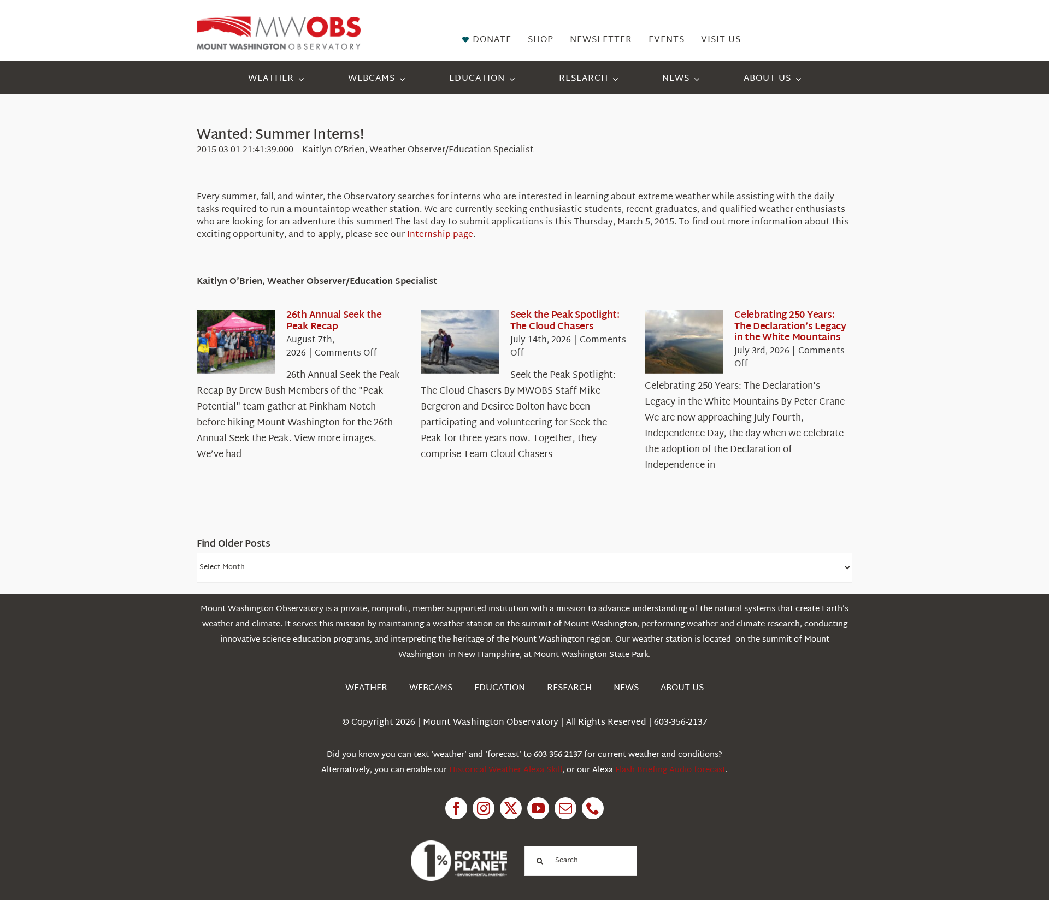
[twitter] (511, 808)
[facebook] (456, 808)
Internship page (440, 235)
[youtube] (538, 808)
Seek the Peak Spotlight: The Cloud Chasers (565, 321)
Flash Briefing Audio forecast (670, 770)
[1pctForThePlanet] (459, 845)
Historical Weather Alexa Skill (505, 770)
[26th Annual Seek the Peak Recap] (236, 342)
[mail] (565, 808)
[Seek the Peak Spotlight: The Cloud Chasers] (460, 342)
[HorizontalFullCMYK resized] (279, 21)
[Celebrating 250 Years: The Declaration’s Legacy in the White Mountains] (684, 342)
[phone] (593, 808)
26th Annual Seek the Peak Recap (334, 321)
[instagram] (483, 808)
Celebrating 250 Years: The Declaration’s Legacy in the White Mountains (790, 326)
